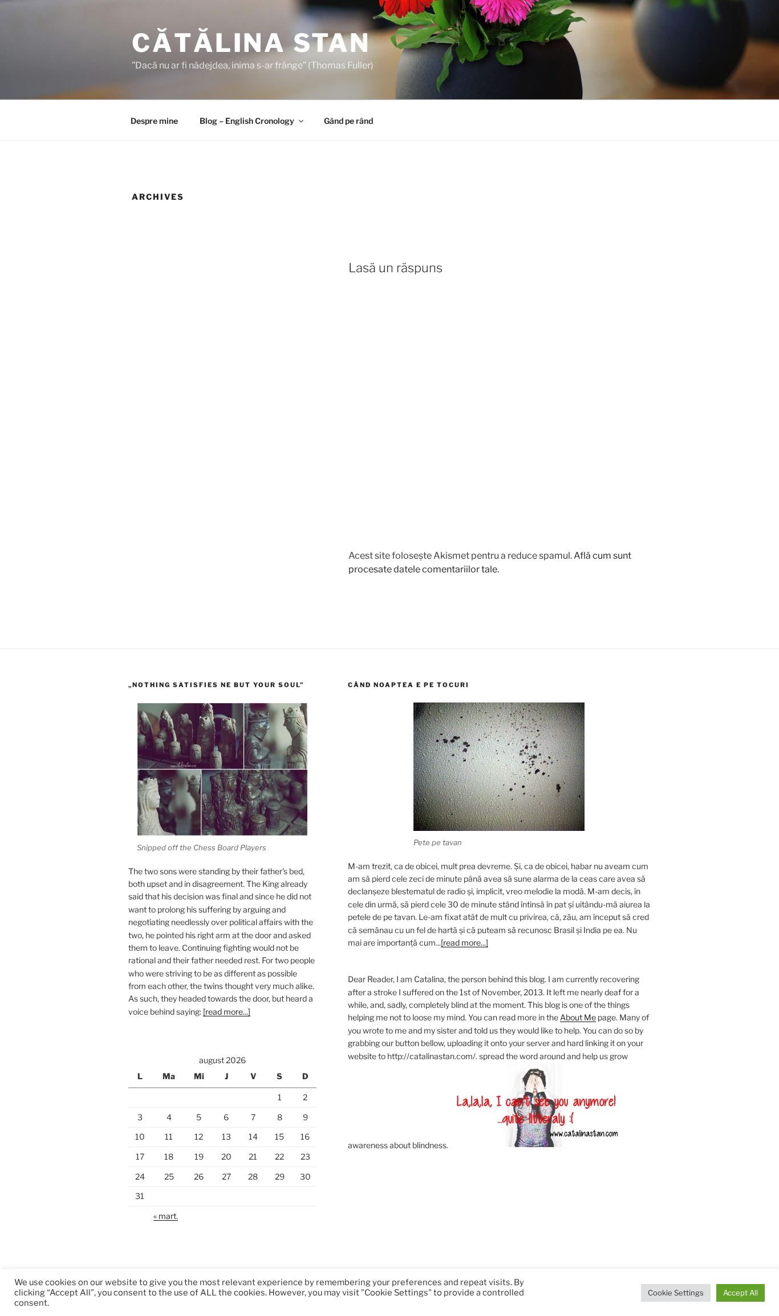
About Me (578, 1017)
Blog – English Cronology (247, 121)
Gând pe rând (348, 121)
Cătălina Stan (251, 42)
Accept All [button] (740, 1292)
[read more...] (226, 1011)
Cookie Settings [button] (676, 1292)
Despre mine (154, 121)
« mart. (165, 1216)
